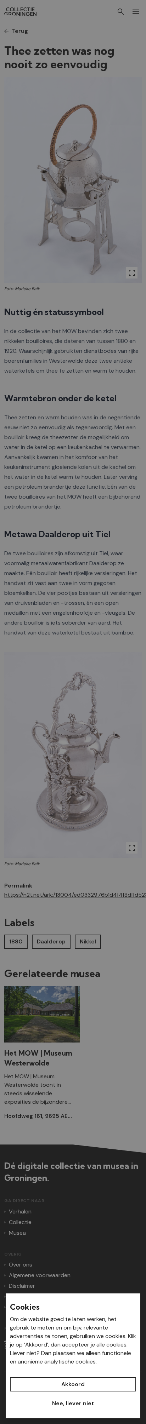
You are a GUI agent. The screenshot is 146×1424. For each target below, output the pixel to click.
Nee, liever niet (73, 1403)
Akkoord (73, 1384)
